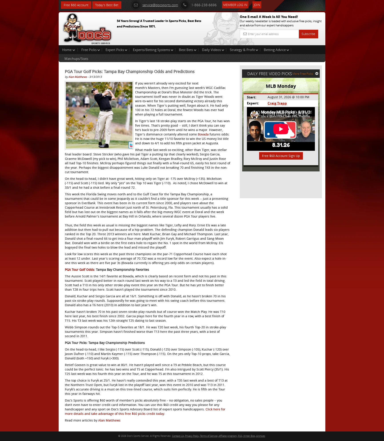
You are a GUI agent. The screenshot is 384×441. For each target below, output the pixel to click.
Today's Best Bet (106, 5)
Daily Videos (211, 49)
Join (257, 5)
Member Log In (235, 5)
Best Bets (186, 49)
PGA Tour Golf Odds (79, 269)
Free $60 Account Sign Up (281, 156)
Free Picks (89, 49)
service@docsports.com (160, 5)
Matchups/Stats (76, 58)
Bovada (203, 134)
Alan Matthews (77, 76)
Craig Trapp (277, 103)
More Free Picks (302, 74)
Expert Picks (115, 49)
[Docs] (87, 27)
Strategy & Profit (242, 49)
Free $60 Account (76, 5)
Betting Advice (275, 49)
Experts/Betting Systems (151, 49)
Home (67, 49)
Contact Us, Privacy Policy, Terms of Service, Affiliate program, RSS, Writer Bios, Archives (218, 435)
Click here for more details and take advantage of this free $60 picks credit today (145, 411)
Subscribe (308, 34)
